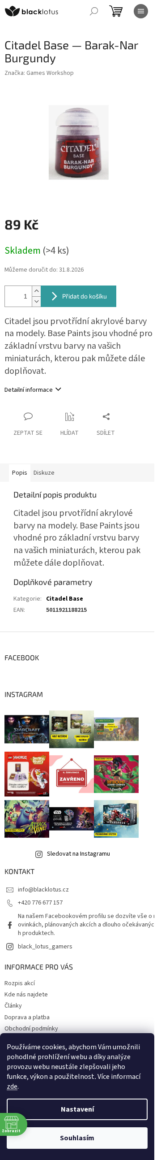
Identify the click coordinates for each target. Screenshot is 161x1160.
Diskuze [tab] (44, 472)
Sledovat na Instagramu (78, 853)
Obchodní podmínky (31, 1028)
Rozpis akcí (19, 983)
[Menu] (141, 11)
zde (12, 1086)
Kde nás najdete (26, 994)
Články (13, 1005)
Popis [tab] (19, 472)
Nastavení (77, 1109)
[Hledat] (94, 11)
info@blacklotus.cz (43, 889)
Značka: (39, 73)
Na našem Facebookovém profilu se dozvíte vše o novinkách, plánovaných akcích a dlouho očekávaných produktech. (87, 925)
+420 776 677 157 (40, 902)
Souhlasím (77, 1138)
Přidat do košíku (84, 296)
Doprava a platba (27, 1017)
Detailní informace (28, 389)
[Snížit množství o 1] (36, 301)
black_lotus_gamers (45, 946)
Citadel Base (64, 598)
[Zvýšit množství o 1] (36, 291)
